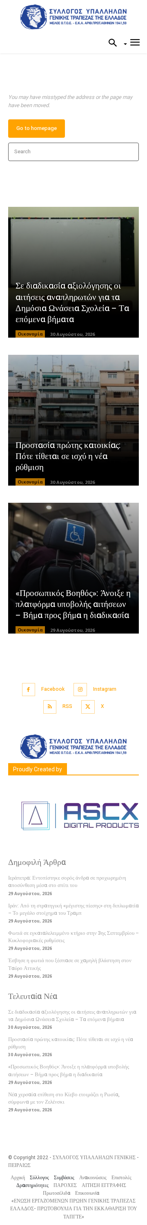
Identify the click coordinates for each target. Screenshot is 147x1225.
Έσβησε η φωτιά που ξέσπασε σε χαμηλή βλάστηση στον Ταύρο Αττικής (69, 964)
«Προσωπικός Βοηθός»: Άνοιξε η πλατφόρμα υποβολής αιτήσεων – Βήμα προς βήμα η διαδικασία (73, 604)
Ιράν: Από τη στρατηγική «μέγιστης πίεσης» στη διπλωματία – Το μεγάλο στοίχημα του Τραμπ (73, 909)
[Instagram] (80, 689)
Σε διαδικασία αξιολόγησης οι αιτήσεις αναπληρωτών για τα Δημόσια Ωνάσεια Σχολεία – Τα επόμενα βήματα (72, 303)
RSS (67, 706)
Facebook (53, 689)
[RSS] (50, 707)
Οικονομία (30, 334)
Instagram (104, 689)
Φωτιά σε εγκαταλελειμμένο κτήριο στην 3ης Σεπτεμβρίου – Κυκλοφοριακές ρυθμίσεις (73, 936)
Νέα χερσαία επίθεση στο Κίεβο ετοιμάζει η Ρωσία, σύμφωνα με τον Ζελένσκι (64, 1098)
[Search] (130, 152)
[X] (88, 707)
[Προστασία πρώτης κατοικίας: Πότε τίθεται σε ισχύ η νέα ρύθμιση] (73, 420)
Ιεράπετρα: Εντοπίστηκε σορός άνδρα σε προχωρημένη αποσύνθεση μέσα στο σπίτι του (67, 881)
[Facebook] (29, 689)
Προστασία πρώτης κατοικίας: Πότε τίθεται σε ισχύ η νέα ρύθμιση (68, 456)
